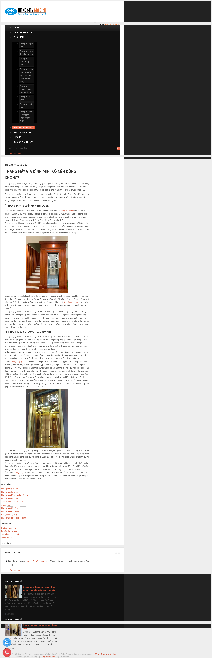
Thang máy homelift (9, 498)
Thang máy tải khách (10, 492)
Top (11, 565)
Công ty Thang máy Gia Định (105, 654)
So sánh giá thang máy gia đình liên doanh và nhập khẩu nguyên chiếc (39, 588)
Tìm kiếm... (23, 148)
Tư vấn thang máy (9, 531)
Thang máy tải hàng (9, 508)
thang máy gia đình (19, 362)
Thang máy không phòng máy (14, 518)
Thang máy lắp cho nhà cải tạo (14, 495)
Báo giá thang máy (9, 515)
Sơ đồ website (7, 538)
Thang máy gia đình (9, 489)
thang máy (18, 472)
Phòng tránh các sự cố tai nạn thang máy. (40, 626)
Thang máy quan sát (10, 511)
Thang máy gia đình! (48, 657)
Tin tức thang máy (9, 528)
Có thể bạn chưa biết (10, 534)
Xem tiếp (10, 614)
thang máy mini (67, 211)
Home (28, 561)
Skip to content (16, 154)
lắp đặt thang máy (71, 302)
